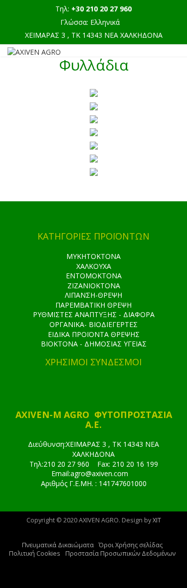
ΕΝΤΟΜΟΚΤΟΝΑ (94, 275)
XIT (157, 520)
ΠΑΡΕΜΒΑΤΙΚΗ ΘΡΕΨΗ (93, 305)
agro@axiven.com (99, 473)
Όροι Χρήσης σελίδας (131, 545)
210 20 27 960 (66, 464)
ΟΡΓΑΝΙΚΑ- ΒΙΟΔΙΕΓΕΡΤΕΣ (93, 324)
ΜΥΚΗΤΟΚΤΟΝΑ (93, 256)
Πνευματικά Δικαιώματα (58, 545)
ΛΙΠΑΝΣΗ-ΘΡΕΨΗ (93, 295)
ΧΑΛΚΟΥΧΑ (93, 266)
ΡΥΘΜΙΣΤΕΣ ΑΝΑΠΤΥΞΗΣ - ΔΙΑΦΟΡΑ (94, 314)
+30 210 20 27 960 (101, 8)
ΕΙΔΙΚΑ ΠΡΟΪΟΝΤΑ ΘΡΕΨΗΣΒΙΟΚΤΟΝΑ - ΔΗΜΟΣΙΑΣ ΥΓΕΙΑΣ (94, 339)
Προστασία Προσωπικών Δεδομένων (120, 553)
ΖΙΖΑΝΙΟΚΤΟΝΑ (93, 285)
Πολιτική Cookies (34, 553)
